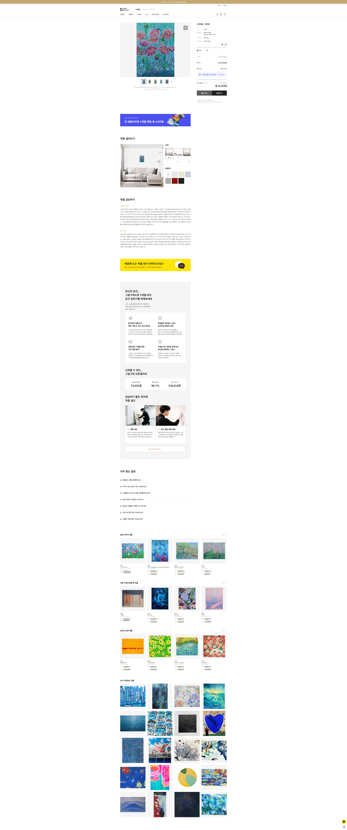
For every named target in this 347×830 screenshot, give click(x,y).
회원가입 (225, 5)
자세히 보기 (222, 74)
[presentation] (139, 81)
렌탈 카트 (204, 93)
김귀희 (205, 29)
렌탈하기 (219, 93)
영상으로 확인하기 (154, 449)
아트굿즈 (152, 9)
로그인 (219, 5)
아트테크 (145, 9)
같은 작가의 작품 (126, 534)
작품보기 (122, 14)
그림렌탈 (137, 9)
